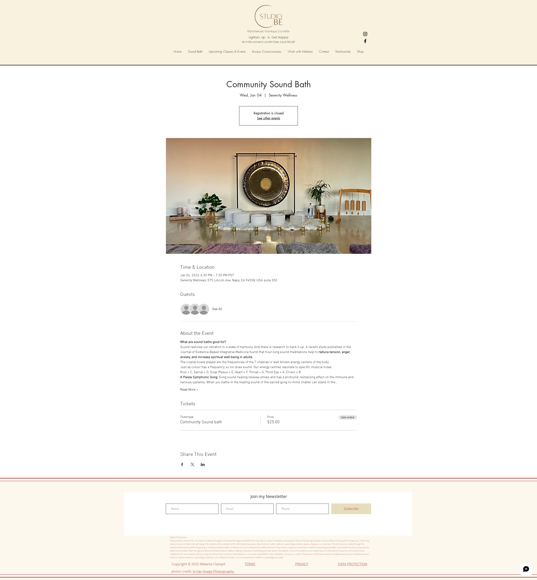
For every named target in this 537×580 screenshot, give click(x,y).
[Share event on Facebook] (182, 464)
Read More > (189, 390)
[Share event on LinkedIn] (203, 464)
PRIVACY (301, 564)
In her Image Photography (213, 571)
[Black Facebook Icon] (365, 41)
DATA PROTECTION (352, 564)
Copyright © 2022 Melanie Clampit (199, 564)
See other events (268, 118)
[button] (266, 51)
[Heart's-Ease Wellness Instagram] (365, 34)
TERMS (250, 564)
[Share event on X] (192, 464)
